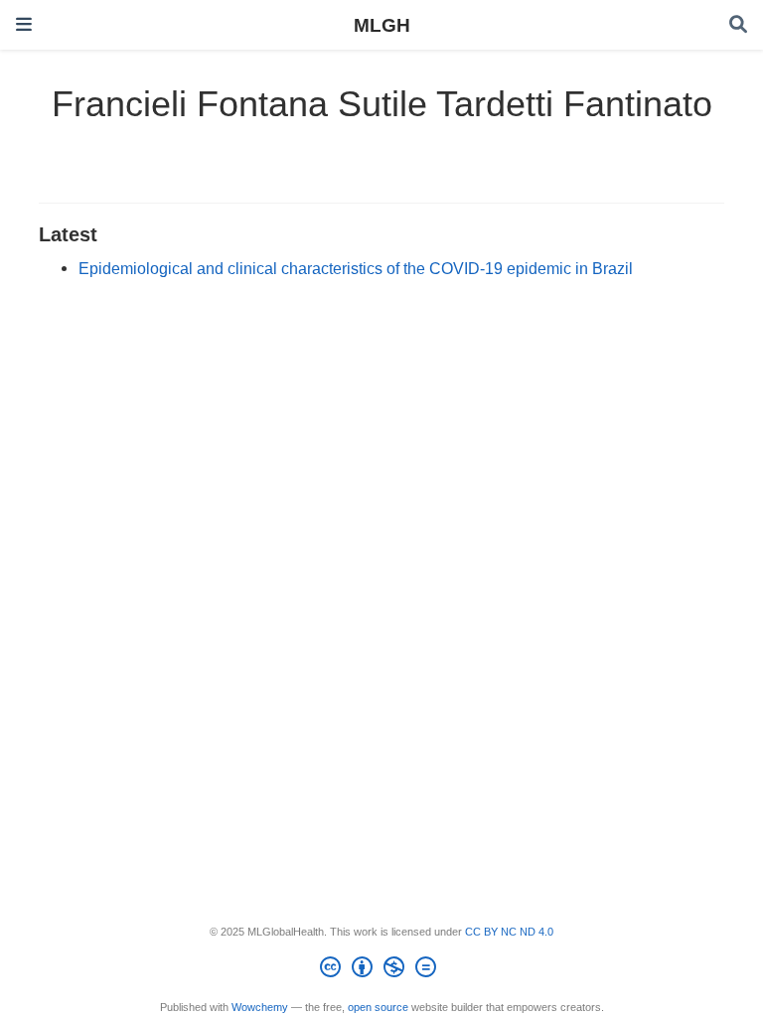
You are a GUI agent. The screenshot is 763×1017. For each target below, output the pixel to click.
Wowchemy (259, 1007)
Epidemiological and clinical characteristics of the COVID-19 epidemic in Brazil (355, 268)
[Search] (738, 25)
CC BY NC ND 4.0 (509, 932)
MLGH (382, 25)
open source (378, 1007)
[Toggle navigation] (24, 24)
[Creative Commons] (382, 970)
